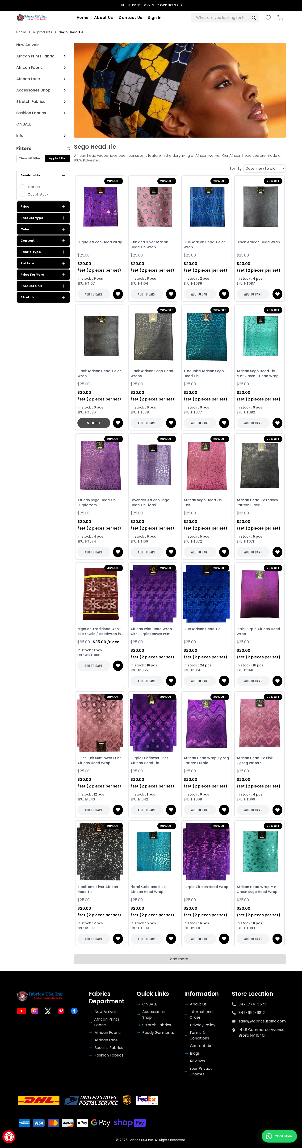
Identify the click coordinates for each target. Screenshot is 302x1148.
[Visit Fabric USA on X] (48, 1011)
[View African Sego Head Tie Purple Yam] (100, 465)
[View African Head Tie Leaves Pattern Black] (259, 465)
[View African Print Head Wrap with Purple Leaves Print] (153, 594)
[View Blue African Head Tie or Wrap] (206, 207)
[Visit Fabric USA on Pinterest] (61, 1011)
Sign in (155, 17)
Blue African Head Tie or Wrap (204, 244)
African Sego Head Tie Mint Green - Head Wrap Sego (258, 373)
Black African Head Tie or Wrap (99, 373)
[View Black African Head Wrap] (259, 207)
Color (25, 229)
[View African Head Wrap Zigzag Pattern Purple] (206, 723)
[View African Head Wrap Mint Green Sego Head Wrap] (259, 852)
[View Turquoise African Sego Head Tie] (206, 336)
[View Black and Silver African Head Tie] (100, 852)
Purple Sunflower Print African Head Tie (149, 760)
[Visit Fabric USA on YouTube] (21, 1011)
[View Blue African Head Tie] (206, 594)
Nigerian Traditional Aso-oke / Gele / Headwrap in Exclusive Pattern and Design (99, 631)
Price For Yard (32, 274)
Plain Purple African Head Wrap (258, 631)
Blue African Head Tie (202, 628)
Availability (30, 175)
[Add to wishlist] (118, 294)
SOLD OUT (93, 422)
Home (83, 17)
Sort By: (236, 168)
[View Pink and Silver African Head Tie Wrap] (153, 207)
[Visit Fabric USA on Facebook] (74, 1011)
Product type (32, 218)
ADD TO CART (94, 293)
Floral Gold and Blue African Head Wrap (148, 889)
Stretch (27, 297)
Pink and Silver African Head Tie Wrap (149, 244)
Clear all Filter (29, 158)
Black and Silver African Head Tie (97, 889)
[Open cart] (280, 18)
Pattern (27, 263)
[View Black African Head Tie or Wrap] (100, 336)
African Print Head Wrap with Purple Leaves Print (151, 631)
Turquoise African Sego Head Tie (204, 373)
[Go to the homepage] (31, 18)
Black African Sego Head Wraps (151, 373)
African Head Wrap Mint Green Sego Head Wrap (257, 889)
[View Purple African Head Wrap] (100, 207)
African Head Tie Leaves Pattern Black (257, 502)
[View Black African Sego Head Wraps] (153, 336)
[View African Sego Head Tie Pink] (206, 465)
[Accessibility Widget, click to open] (8, 1136)
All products (42, 32)
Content (28, 240)
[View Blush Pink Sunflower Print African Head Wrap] (100, 723)
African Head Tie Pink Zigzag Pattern (255, 760)
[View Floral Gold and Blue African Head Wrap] (153, 852)
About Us (103, 17)
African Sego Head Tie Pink (203, 502)
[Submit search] (253, 18)
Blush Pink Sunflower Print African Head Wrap (99, 760)
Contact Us (130, 17)
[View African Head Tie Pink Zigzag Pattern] (259, 723)
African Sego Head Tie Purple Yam (96, 502)
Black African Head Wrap (258, 242)
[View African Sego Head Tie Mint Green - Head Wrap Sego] (259, 336)
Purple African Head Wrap (99, 242)
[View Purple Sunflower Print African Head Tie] (153, 723)
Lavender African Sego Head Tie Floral (149, 502)
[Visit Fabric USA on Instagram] (34, 1011)
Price (25, 206)
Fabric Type (31, 252)
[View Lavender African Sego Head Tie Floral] (153, 465)
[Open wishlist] (268, 18)
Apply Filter (58, 158)
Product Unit (31, 286)
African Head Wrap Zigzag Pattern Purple (206, 760)
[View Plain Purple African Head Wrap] (259, 594)
